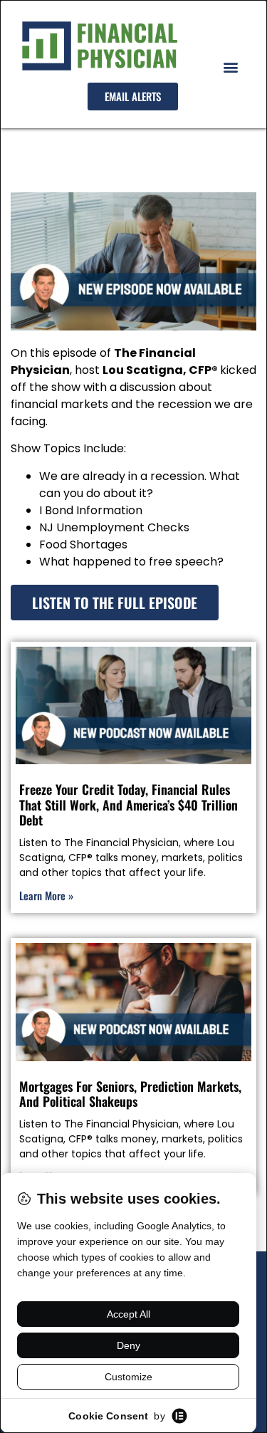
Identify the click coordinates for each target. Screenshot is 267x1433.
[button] (230, 67)
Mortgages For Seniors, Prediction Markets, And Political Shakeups (130, 1094)
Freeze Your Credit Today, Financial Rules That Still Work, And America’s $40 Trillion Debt (128, 804)
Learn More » (46, 895)
